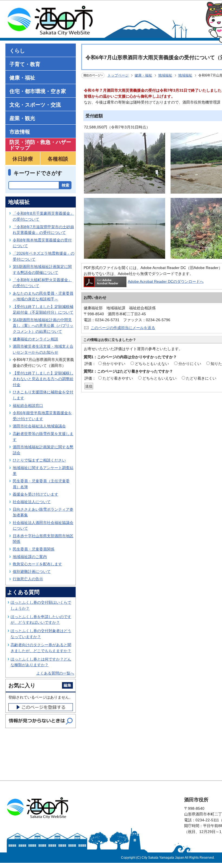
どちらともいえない (152, 363)
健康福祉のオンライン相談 (35, 339)
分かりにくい (189, 363)
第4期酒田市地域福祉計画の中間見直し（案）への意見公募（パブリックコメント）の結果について (43, 326)
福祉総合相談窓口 (28, 405)
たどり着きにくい (201, 378)
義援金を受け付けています (35, 494)
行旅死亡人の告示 (28, 579)
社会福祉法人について (32, 502)
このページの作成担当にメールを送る (123, 328)
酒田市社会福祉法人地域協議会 (39, 426)
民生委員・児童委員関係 (33, 549)
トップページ (118, 75)
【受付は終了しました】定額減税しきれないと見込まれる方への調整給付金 (43, 379)
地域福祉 (165, 75)
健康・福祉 (143, 75)
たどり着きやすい (118, 378)
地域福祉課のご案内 (30, 557)
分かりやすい (114, 363)
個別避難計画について (32, 571)
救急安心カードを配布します (37, 564)
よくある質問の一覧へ (55, 673)
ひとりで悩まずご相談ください (39, 460)
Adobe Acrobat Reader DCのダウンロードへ (166, 281)
